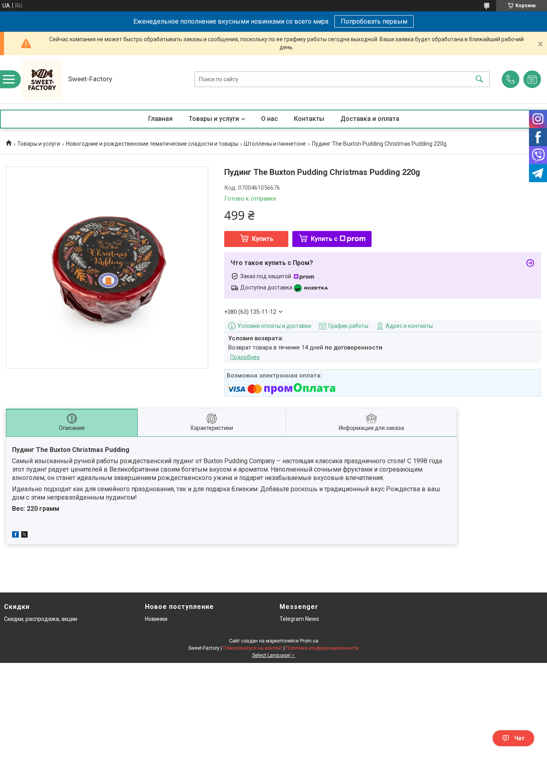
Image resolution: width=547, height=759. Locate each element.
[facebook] (15, 535)
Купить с (324, 239)
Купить (263, 239)
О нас (269, 118)
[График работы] (532, 79)
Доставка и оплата (369, 118)
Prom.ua (309, 641)
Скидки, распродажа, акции (40, 619)
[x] (24, 535)
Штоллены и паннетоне (275, 144)
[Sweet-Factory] (42, 79)
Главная (160, 118)
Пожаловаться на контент (252, 648)
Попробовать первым (374, 21)
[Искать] (479, 79)
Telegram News (299, 619)
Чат (519, 738)
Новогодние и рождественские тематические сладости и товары (152, 144)
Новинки (156, 619)
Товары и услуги (214, 118)
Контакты (309, 118)
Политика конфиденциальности (322, 648)
